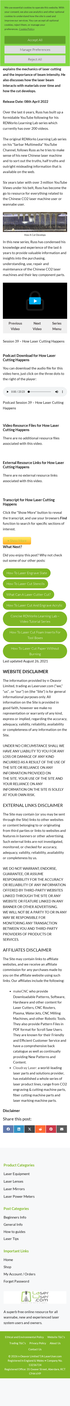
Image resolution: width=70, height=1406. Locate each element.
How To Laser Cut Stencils (25, 584)
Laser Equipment (17, 1173)
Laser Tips (11, 1239)
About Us (55, 1343)
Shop (7, 1267)
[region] (35, 33)
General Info (13, 1224)
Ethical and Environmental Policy (24, 1337)
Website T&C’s (56, 1337)
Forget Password (16, 1281)
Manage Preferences (35, 49)
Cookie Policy (26, 29)
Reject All (35, 59)
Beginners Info (15, 1217)
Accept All (35, 40)
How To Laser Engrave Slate (26, 573)
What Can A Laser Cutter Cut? (28, 594)
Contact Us (35, 1349)
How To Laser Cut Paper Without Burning (35, 651)
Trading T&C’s (17, 1343)
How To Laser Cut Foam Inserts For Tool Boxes (35, 635)
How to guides (14, 1232)
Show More (18, 541)
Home (8, 1259)
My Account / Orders (19, 1274)
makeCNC (20, 991)
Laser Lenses (13, 1181)
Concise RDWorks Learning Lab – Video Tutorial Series (35, 619)
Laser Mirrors (14, 1189)
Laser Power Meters (19, 1196)
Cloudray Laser (24, 1068)
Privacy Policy (37, 1343)
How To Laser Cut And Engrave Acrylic (34, 605)
